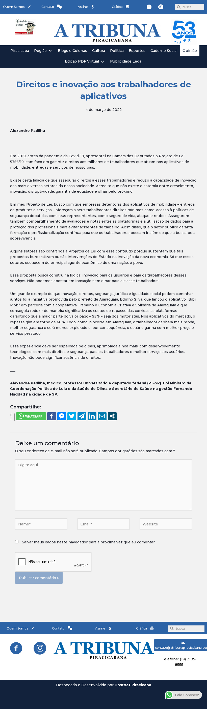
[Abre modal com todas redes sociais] (112, 416)
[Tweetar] (71, 416)
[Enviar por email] (102, 416)
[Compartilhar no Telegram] (81, 416)
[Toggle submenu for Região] (50, 51)
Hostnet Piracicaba (133, 685)
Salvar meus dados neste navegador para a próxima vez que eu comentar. (89, 542)
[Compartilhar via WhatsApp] (31, 416)
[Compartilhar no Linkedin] (92, 416)
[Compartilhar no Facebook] (51, 416)
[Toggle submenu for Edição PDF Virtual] (102, 61)
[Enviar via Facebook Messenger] (61, 416)
